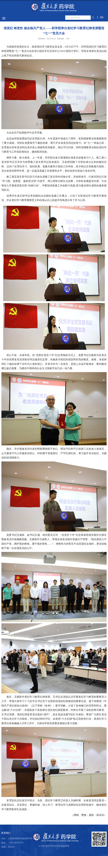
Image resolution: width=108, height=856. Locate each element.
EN (101, 17)
